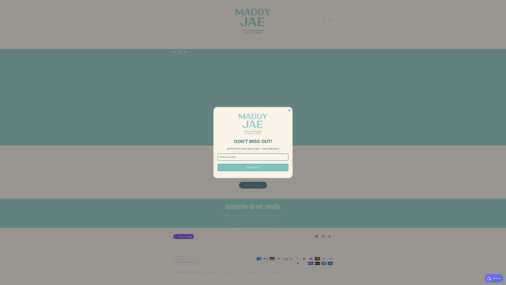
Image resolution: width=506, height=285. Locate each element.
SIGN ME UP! (253, 167)
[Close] (289, 110)
